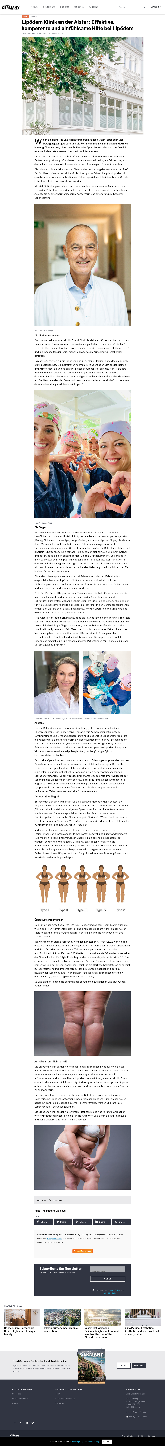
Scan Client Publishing (65, 1398)
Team (57, 1394)
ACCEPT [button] (107, 1441)
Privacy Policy (114, 1290)
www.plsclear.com (54, 1238)
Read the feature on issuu (50, 1210)
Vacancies (59, 1403)
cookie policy (93, 1441)
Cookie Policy (110, 1292)
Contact (15, 1403)
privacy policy (77, 1441)
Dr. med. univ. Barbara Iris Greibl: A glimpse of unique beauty (20, 1331)
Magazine (93, 7)
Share (44, 1221)
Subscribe (155, 7)
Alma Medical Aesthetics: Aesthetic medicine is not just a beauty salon (142, 1331)
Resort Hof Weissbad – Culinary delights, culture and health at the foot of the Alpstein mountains (101, 1332)
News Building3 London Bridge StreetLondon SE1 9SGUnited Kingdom (136, 1402)
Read (123, 1365)
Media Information (20, 1398)
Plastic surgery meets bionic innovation (61, 1329)
